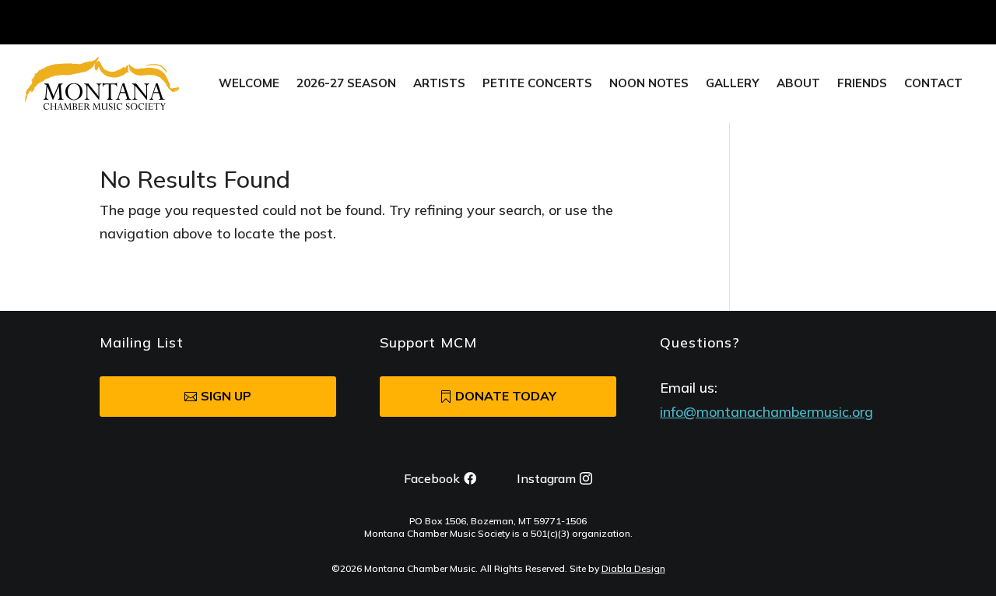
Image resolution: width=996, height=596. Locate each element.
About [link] (798, 84)
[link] (102, 83)
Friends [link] (862, 84)
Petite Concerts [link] (537, 84)
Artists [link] (439, 84)
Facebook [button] (432, 478)
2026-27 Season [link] (346, 84)
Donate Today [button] (505, 396)
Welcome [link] (249, 84)
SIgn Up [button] (226, 396)
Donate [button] (950, 22)
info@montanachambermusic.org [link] (766, 412)
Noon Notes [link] (649, 84)
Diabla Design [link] (633, 568)
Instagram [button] (546, 478)
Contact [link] (933, 84)
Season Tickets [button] (834, 22)
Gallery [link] (732, 84)
